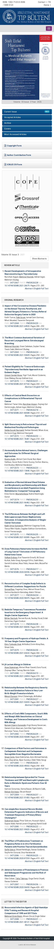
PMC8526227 (32, 699)
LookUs (21, 945)
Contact (42, 2)
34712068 (14, 323)
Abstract (29, 288)
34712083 (14, 763)
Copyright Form (14, 146)
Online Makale (30, 945)
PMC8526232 (32, 436)
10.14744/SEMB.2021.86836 (17, 627)
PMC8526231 (32, 381)
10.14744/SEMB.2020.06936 (17, 572)
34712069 (14, 352)
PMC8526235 (32, 534)
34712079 (14, 650)
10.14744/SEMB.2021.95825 (17, 829)
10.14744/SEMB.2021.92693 (17, 702)
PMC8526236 (32, 884)
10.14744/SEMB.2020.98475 (17, 598)
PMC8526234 (32, 595)
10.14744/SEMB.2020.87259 (17, 858)
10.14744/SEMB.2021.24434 (17, 676)
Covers (7, 128)
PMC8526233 (32, 500)
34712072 (14, 436)
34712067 (14, 283)
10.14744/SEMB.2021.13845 (17, 471)
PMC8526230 (32, 650)
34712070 (14, 381)
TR (49, 2)
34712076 (14, 569)
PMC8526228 (32, 283)
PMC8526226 (32, 763)
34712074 (14, 500)
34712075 (14, 534)
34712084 (14, 795)
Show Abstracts (39, 259)
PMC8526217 (32, 569)
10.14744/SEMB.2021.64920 (17, 326)
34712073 (14, 468)
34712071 (14, 410)
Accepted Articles (12, 117)
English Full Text (41, 288)
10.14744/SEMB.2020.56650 (17, 887)
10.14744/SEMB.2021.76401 (17, 439)
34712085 (14, 826)
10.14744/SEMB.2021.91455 (17, 798)
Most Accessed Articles (15, 134)
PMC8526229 (32, 734)
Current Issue (26, 111)
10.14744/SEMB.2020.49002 (17, 766)
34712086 (14, 855)
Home (47, 5)
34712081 (14, 699)
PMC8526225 (32, 855)
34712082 (14, 734)
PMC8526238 (32, 624)
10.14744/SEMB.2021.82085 (17, 537)
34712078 (14, 624)
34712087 (14, 884)
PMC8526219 (32, 673)
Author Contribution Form (19, 155)
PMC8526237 (32, 795)
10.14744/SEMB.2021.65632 (17, 653)
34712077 (14, 595)
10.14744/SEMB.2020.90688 (17, 737)
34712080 (14, 673)
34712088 (14, 919)
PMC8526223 (32, 468)
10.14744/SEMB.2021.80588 (17, 413)
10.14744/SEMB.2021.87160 (17, 384)
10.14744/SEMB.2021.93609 (17, 355)
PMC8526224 (32, 352)
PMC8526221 (32, 919)
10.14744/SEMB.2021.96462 (17, 502)
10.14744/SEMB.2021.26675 (17, 286)
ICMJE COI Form (14, 164)
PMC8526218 (32, 410)
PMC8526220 (32, 323)
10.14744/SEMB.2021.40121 (17, 922)
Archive (7, 123)
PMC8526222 (32, 826)
